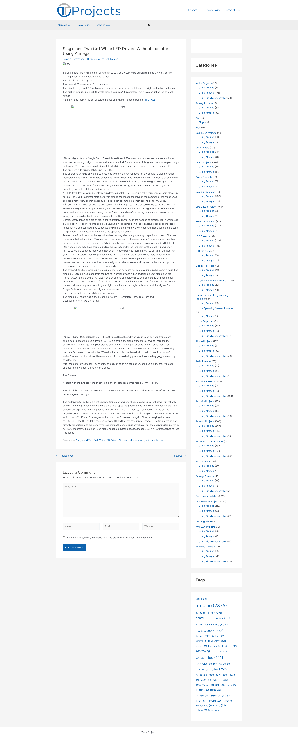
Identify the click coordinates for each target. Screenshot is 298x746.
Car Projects (202, 147)
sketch (201, 701)
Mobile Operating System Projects (214, 308)
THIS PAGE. (149, 99)
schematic (202, 696)
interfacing (206, 651)
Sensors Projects (205, 421)
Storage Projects (205, 476)
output (229, 675)
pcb (201, 679)
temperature (205, 705)
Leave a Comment (73, 59)
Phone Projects (204, 341)
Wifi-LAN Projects (205, 526)
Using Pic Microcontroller (213, 98)
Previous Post (65, 456)
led (216, 657)
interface (231, 646)
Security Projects (205, 401)
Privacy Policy (212, 10)
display (219, 641)
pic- (214, 679)
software (215, 701)
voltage (203, 710)
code (215, 631)
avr (201, 612)
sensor (220, 695)
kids (223, 651)
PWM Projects (203, 361)
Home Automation (205, 221)
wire (215, 710)
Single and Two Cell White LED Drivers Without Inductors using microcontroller (119, 440)
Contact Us (194, 10)
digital (203, 641)
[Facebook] (149, 25)
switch (229, 701)
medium (225, 664)
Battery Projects (204, 103)
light (212, 664)
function (201, 646)
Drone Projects (204, 177)
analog (202, 599)
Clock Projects (204, 162)
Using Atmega (206, 92)
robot (216, 689)
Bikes (199, 118)
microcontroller (211, 669)
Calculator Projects (206, 132)
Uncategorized (204, 521)
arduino (211, 605)
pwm (232, 685)
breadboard (222, 618)
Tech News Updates (207, 496)
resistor (202, 690)
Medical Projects (205, 265)
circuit (218, 624)
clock (201, 631)
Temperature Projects (208, 501)
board (204, 618)
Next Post (179, 456)
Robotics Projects (205, 381)
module (202, 675)
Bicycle (203, 122)
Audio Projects (204, 83)
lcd (201, 658)
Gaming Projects (205, 191)
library (201, 664)
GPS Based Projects (207, 206)
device (218, 636)
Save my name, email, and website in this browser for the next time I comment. (110, 537)
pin (224, 680)
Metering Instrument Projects (212, 280)
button (202, 625)
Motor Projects (204, 321)
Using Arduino (206, 87)
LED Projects (92, 59)
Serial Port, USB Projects (209, 441)
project (218, 684)
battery (215, 612)
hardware (216, 646)
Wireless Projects (205, 546)
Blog (198, 127)
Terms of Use (232, 10)
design (203, 636)
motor (215, 674)
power (202, 684)
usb (222, 705)
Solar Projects (203, 461)
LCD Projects (203, 236)
